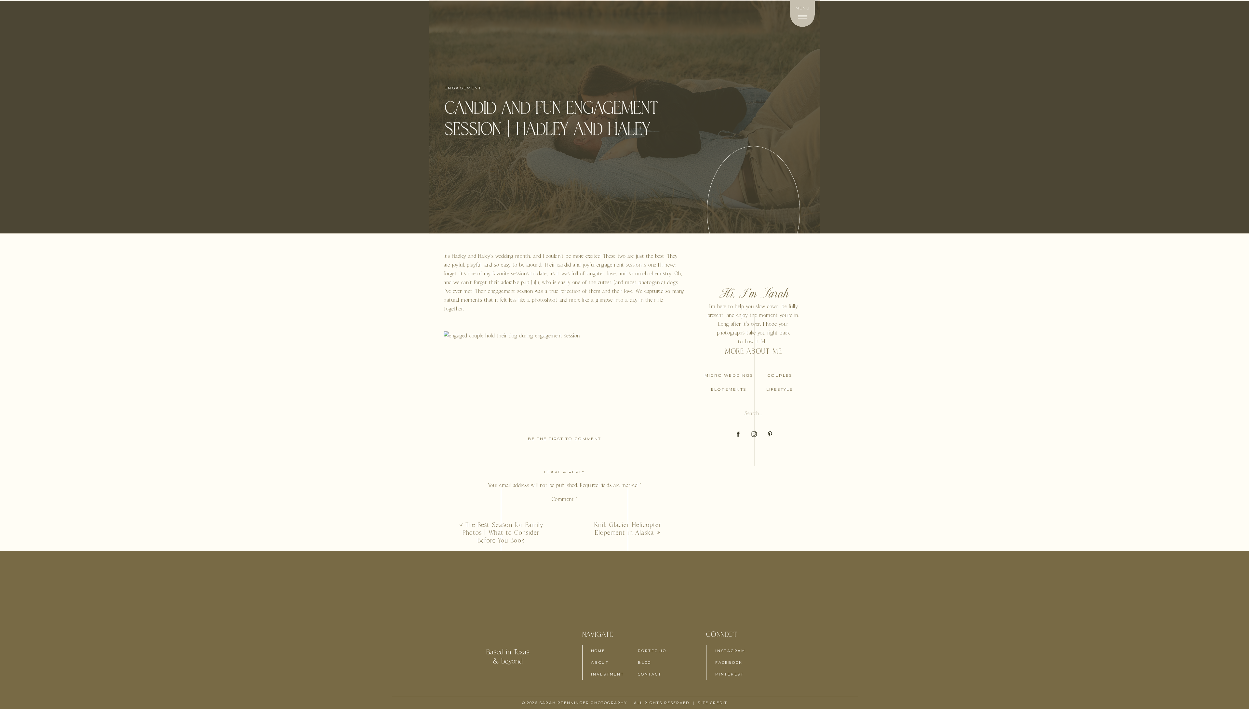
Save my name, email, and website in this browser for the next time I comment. (565, 665)
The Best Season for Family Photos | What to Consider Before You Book (503, 532)
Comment (565, 499)
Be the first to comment (564, 438)
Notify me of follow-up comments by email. (565, 688)
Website (564, 633)
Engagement (463, 87)
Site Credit (712, 703)
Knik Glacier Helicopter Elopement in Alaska (627, 528)
